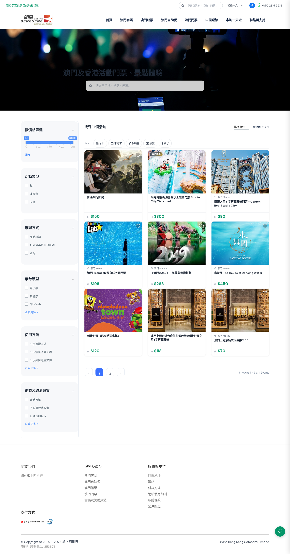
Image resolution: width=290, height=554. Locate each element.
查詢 (32, 253)
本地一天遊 (234, 20)
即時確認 (35, 237)
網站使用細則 (157, 494)
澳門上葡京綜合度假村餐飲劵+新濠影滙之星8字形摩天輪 (176, 338)
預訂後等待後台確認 (42, 245)
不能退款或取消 (39, 408)
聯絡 (151, 482)
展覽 (32, 202)
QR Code (35, 304)
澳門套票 (126, 20)
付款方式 (154, 488)
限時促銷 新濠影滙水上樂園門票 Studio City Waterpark (175, 199)
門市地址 (154, 476)
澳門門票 (191, 20)
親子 (32, 186)
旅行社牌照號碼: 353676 (38, 547)
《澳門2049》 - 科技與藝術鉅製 (171, 273)
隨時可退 (35, 400)
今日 (101, 143)
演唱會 (34, 194)
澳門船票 (147, 20)
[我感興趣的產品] (280, 531)
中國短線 (211, 20)
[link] (113, 186)
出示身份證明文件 (41, 360)
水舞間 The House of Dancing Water (238, 273)
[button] (138, 154)
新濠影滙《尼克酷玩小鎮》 (103, 336)
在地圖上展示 (261, 127)
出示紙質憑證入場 (41, 352)
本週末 (118, 143)
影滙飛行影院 (95, 197)
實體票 (34, 296)
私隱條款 (154, 500)
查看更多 (31, 312)
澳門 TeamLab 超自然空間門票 (106, 273)
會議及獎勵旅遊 (95, 500)
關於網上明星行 (32, 476)
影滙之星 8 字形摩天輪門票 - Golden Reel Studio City (237, 203)
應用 (27, 154)
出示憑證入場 (38, 344)
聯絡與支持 (257, 20)
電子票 (34, 288)
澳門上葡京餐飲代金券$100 (231, 340)
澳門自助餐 (169, 20)
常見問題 (154, 506)
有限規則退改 (38, 416)
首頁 (109, 20)
